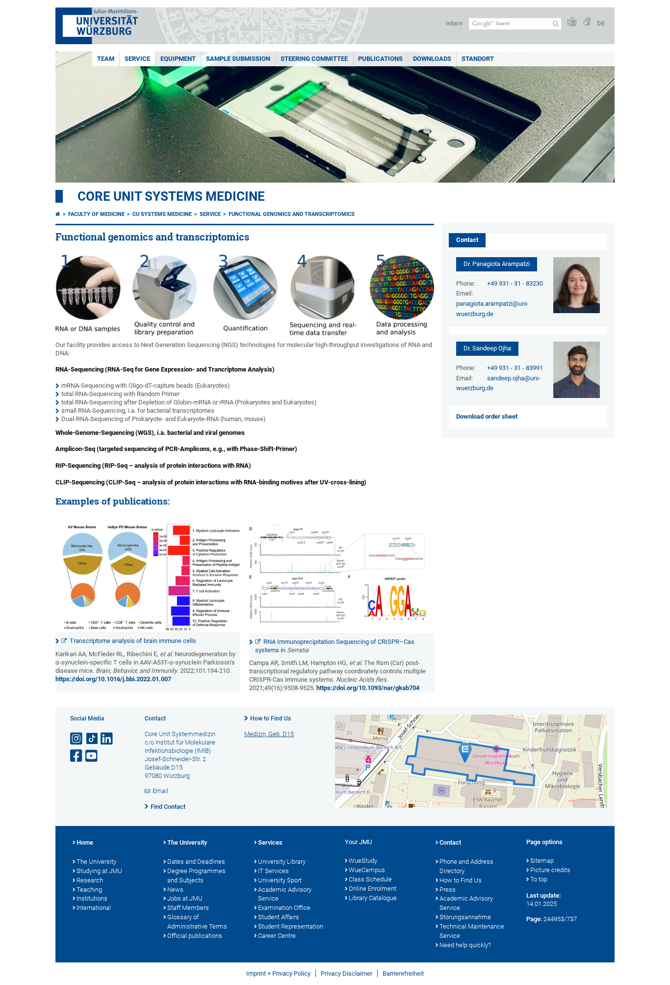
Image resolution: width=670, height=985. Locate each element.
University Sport (280, 880)
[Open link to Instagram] (77, 738)
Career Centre (277, 935)
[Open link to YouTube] (92, 756)
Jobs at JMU (185, 898)
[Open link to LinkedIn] (107, 738)
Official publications (194, 935)
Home (85, 842)
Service (137, 58)
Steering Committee (314, 58)
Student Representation (290, 926)
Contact (450, 842)
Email (160, 791)
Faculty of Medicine (96, 214)
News (175, 889)
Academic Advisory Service (284, 894)
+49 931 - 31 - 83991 (515, 368)
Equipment (178, 58)
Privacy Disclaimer (346, 973)
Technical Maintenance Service (471, 931)
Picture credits (550, 870)
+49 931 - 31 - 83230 (515, 283)
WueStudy (363, 860)
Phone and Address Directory (466, 866)
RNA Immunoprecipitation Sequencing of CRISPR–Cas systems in (334, 646)
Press (447, 889)
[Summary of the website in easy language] (571, 22)
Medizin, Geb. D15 (269, 734)
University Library (282, 861)
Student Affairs (278, 917)
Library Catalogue (373, 898)
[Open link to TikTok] (92, 738)
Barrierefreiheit (403, 973)
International (94, 907)
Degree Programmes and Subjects (196, 875)
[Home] (57, 214)
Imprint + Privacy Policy (278, 973)
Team (105, 58)
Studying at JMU (99, 871)
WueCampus (367, 870)
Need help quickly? (465, 945)
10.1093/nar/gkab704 (389, 688)
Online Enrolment (372, 888)
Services (270, 842)
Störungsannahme (465, 917)
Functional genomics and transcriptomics (292, 214)
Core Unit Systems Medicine (171, 196)
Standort (478, 58)
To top (538, 879)
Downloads (432, 58)
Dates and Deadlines (196, 861)
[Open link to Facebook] (77, 756)
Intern (454, 23)
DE (601, 23)
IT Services (273, 871)
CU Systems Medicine (162, 214)
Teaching (89, 889)
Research (90, 880)
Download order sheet (486, 416)
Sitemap (542, 860)
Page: (534, 919)
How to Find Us (270, 718)
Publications (380, 58)
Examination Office (284, 907)
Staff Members (188, 907)
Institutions (92, 898)
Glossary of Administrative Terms (197, 921)
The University (96, 861)
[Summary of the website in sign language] (587, 22)
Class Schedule (370, 879)
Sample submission (238, 58)
